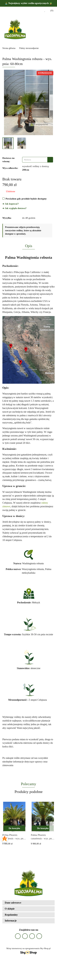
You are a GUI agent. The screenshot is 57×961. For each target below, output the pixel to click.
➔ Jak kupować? (10, 204)
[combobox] (37, 159)
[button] (51, 11)
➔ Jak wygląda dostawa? (14, 208)
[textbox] (35, 159)
